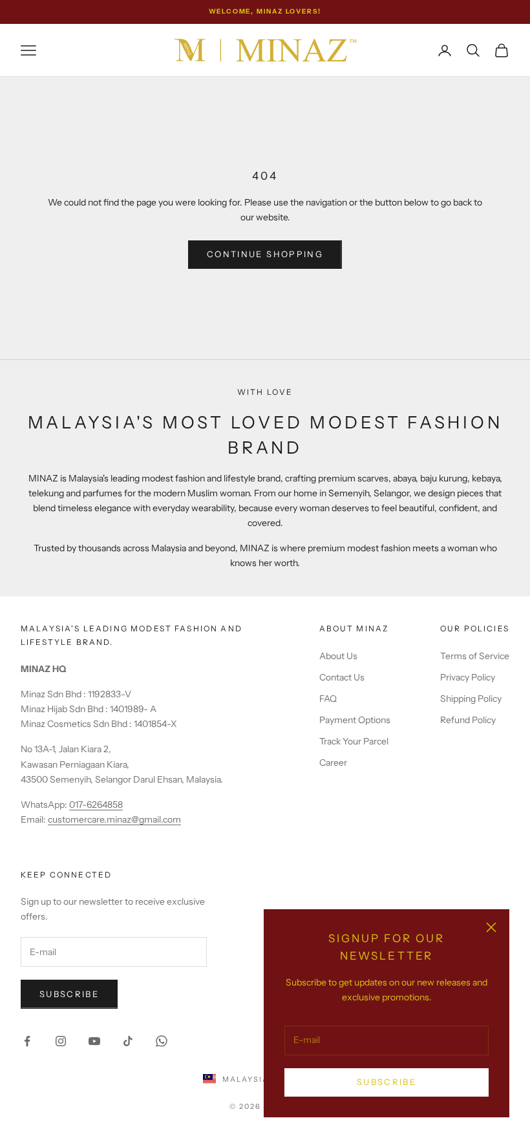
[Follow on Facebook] (27, 1041)
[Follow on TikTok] (128, 1041)
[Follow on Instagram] (60, 1041)
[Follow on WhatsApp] (161, 1041)
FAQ (328, 698)
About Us (338, 656)
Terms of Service (474, 656)
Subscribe (386, 1082)
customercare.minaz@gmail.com (114, 819)
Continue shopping (265, 254)
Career (333, 762)
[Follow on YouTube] (94, 1041)
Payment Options (354, 720)
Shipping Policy (471, 698)
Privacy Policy (467, 677)
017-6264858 (96, 804)
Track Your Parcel (353, 741)
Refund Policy (468, 720)
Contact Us (342, 677)
